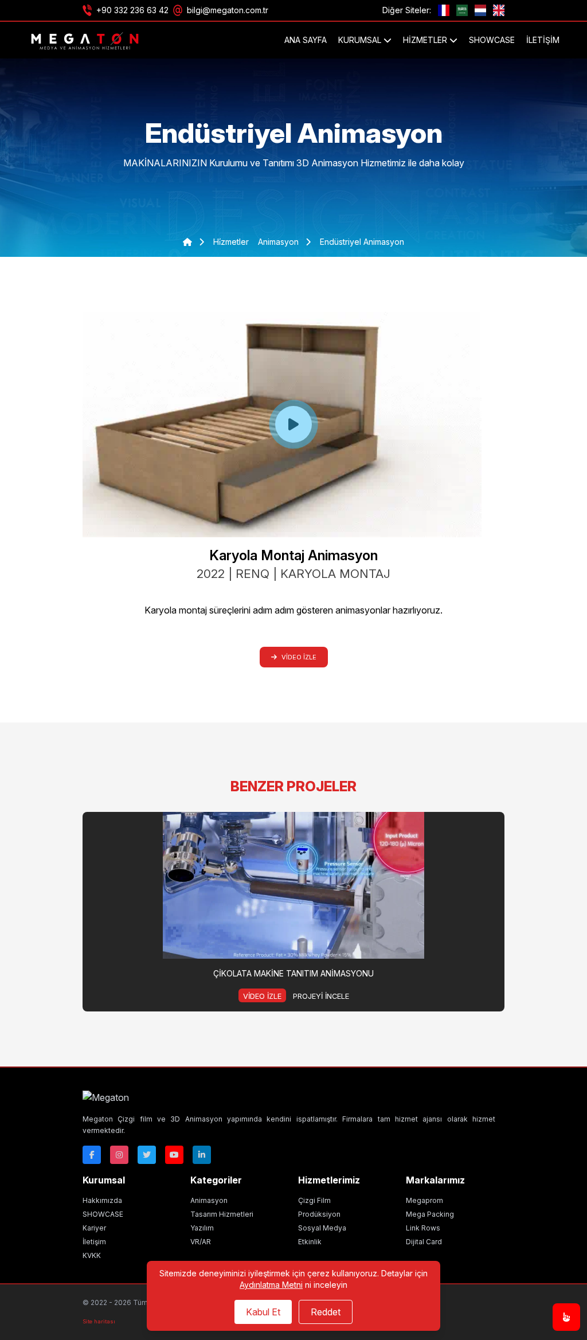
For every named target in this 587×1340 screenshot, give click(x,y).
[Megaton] (289, 1097)
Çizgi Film (314, 1200)
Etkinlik (310, 1241)
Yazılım (202, 1228)
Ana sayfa (305, 40)
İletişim (542, 40)
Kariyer (94, 1228)
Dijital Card (424, 1241)
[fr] (443, 10)
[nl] (480, 10)
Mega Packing (430, 1214)
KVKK (92, 1255)
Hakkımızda (102, 1200)
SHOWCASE (492, 40)
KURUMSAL (360, 40)
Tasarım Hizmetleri (221, 1214)
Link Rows (423, 1228)
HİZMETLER (426, 40)
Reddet (326, 1312)
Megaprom (424, 1200)
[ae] (462, 10)
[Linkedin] (202, 1155)
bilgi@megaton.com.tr (227, 10)
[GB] (498, 10)
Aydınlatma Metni (271, 1285)
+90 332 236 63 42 (132, 10)
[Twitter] (147, 1155)
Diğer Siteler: (406, 10)
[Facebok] (92, 1155)
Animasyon (209, 1200)
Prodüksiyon (319, 1214)
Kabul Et (263, 1312)
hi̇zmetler (231, 242)
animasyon (279, 242)
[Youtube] (174, 1155)
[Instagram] (119, 1155)
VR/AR (200, 1241)
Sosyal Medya (322, 1228)
